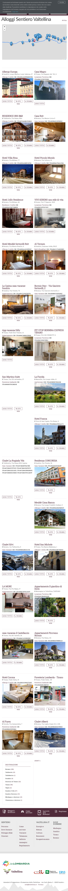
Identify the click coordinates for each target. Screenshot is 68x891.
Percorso (4, 826)
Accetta (62, 2)
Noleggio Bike (6, 833)
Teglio (7, 788)
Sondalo (8, 778)
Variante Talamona (23, 834)
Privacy (40, 884)
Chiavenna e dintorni (12, 800)
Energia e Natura (40, 828)
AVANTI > (37, 761)
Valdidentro (9, 775)
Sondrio (56, 831)
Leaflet (65, 59)
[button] (34, 40)
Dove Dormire (6, 830)
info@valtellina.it (31, 884)
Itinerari (4, 836)
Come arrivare (22, 828)
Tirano (7, 785)
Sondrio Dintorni (11, 794)
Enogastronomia (42, 839)
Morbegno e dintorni (12, 797)
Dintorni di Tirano (11, 781)
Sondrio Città (9, 791)
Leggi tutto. (15, 11)
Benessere (40, 836)
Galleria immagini (23, 840)
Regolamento (24, 846)
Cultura (39, 833)
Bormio (7, 769)
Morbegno (57, 828)
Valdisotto (8, 772)
